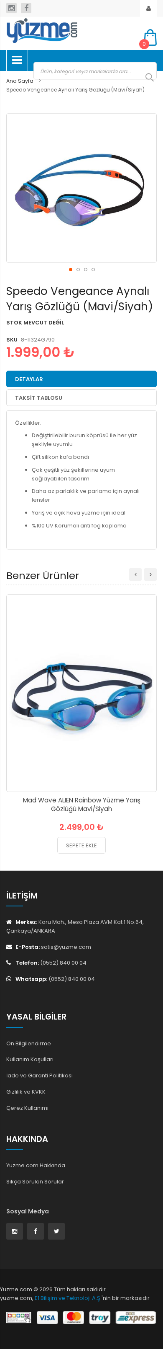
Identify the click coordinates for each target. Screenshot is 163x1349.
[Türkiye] (69, 31)
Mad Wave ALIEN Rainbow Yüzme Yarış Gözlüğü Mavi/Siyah (81, 804)
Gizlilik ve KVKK (26, 1092)
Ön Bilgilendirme (28, 1043)
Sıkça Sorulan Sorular (35, 1182)
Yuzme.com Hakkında (35, 1165)
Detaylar (29, 379)
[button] (70, 269)
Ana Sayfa (19, 80)
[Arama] (145, 77)
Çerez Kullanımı (27, 1108)
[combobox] (95, 70)
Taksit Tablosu (38, 398)
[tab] (81, 379)
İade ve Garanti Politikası (39, 1075)
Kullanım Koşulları (29, 1059)
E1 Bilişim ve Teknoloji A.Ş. (68, 1298)
